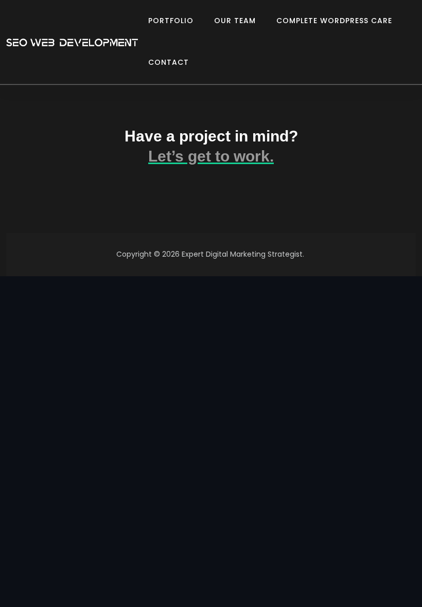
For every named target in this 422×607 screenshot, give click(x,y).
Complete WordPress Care (334, 20)
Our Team (235, 20)
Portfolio (171, 20)
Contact (168, 62)
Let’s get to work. (211, 156)
